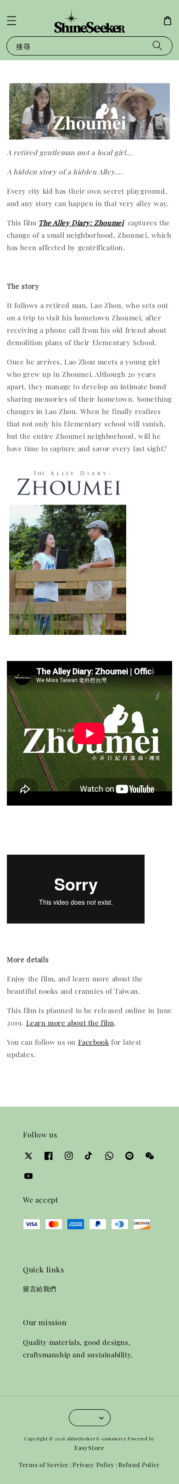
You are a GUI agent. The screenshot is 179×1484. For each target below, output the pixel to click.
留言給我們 (39, 1288)
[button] (11, 21)
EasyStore (89, 1447)
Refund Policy (139, 1464)
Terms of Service (44, 1464)
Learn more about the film (70, 1022)
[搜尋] (157, 46)
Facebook (93, 1042)
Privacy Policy (94, 1464)
